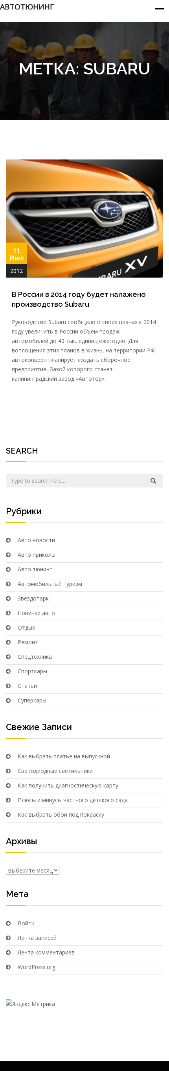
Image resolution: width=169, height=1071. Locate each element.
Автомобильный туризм (50, 583)
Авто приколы (36, 554)
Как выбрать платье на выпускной (64, 756)
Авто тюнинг (35, 569)
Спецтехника (35, 656)
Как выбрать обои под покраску (61, 814)
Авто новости (36, 540)
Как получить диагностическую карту (68, 785)
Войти (26, 923)
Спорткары (32, 671)
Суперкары (32, 700)
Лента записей (37, 937)
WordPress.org (36, 967)
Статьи (27, 685)
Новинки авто (36, 613)
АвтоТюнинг (27, 7)
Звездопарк (33, 598)
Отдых (26, 627)
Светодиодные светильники (55, 771)
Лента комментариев (46, 952)
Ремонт (28, 642)
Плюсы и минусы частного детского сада (73, 800)
